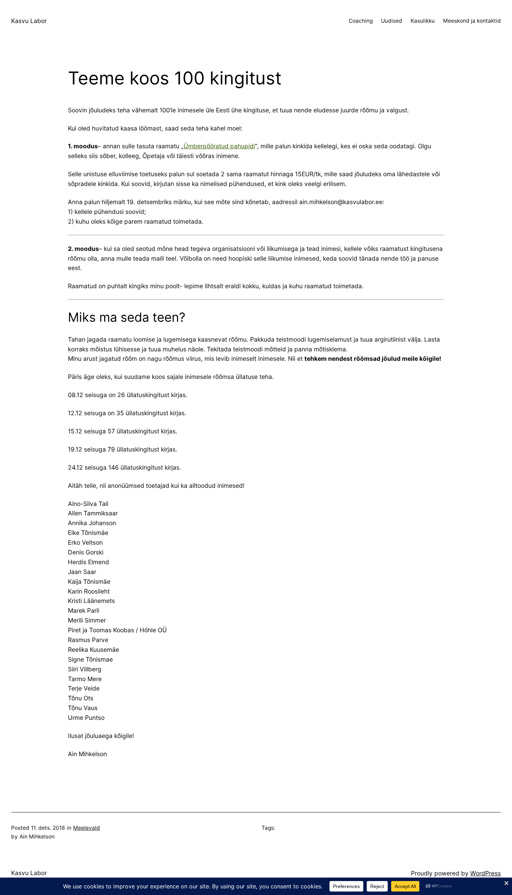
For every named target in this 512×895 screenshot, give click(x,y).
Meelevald (86, 828)
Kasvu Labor (29, 20)
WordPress (485, 873)
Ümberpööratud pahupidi (219, 146)
